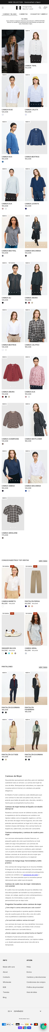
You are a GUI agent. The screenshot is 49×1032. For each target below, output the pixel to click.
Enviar (36, 527)
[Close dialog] (46, 502)
